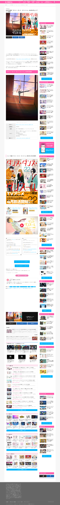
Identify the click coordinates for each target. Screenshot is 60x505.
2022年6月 (18, 286)
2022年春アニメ (10, 288)
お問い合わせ (14, 494)
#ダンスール (13, 239)
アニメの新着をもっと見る (22, 430)
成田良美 (26, 288)
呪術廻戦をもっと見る (46, 310)
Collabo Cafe (8, 2)
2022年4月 (11, 286)
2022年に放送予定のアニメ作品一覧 (22, 265)
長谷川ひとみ (30, 288)
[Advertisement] (13, 45)
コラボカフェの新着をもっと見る (22, 469)
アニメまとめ (37, 2)
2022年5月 (14, 286)
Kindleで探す (15, 210)
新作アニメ (32, 286)
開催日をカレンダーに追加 (21, 275)
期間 (34, 286)
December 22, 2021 (15, 253)
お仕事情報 (33, 2)
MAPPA (15, 288)
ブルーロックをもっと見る (47, 423)
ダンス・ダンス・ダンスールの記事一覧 (22, 261)
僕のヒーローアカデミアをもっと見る (46, 343)
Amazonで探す (15, 212)
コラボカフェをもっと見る (47, 78)
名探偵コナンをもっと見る (47, 277)
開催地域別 (28, 2)
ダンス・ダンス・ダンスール (23, 286)
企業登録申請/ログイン (48, 2)
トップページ (19, 2)
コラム (42, 2)
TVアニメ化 (18, 288)
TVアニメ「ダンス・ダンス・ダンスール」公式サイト (24, 124)
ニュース (29, 286)
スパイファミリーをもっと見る (46, 376)
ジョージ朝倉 (22, 288)
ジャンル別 (24, 2)
